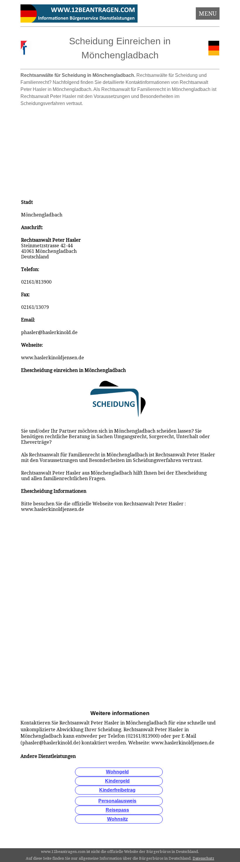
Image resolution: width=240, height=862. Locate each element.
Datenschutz (203, 858)
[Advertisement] (120, 150)
